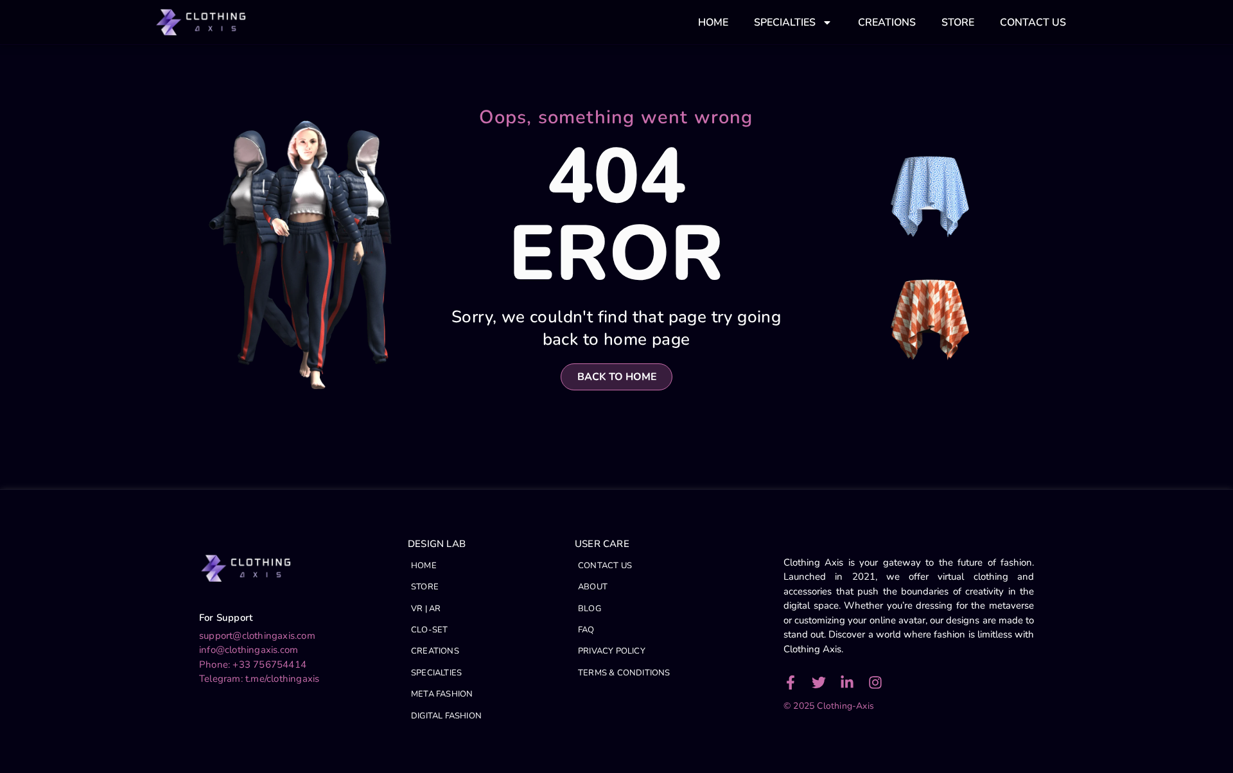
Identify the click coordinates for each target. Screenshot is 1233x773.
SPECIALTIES (785, 22)
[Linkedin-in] (847, 682)
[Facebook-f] (790, 682)
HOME (713, 22)
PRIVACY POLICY (611, 651)
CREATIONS (887, 22)
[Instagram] (875, 682)
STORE (957, 22)
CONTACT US (1033, 22)
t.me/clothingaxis (282, 678)
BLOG (589, 608)
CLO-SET (429, 630)
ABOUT (593, 587)
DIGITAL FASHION (446, 716)
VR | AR (426, 608)
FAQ (586, 630)
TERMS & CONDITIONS (624, 673)
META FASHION (442, 694)
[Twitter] (819, 682)
